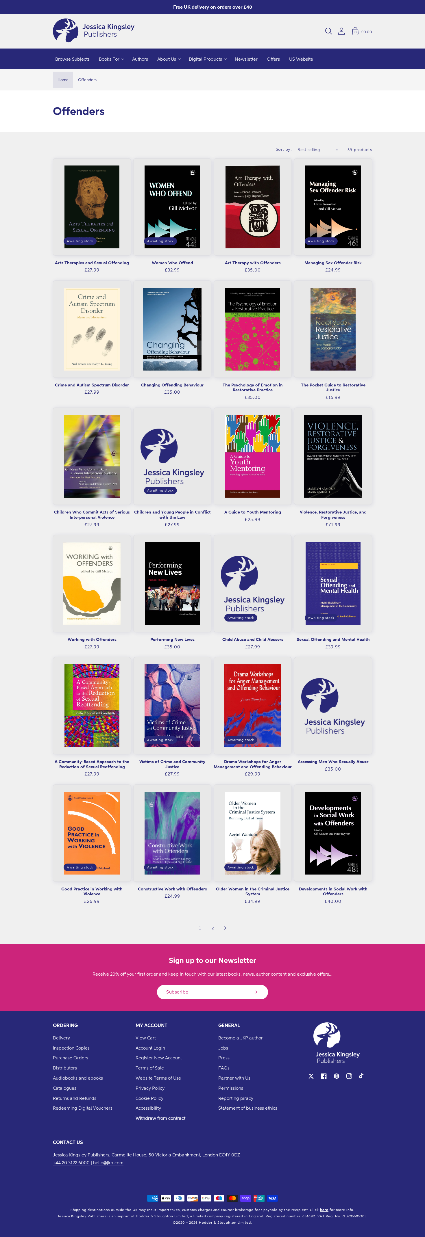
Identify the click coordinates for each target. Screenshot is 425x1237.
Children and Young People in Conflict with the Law (172, 514)
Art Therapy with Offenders (253, 262)
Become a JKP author (240, 1037)
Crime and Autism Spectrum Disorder (92, 384)
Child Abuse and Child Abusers (252, 639)
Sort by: (284, 149)
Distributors (65, 1067)
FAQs (224, 1067)
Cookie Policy (149, 1098)
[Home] (93, 31)
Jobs (223, 1047)
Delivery (61, 1037)
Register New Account (159, 1057)
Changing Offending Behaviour (172, 384)
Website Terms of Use (158, 1077)
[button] (328, 31)
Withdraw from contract (160, 1118)
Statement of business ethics (247, 1107)
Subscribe (177, 991)
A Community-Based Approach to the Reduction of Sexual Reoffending (92, 764)
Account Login (150, 1047)
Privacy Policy (150, 1088)
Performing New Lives (172, 639)
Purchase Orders (70, 1057)
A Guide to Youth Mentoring (252, 511)
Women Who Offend (172, 262)
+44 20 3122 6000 (71, 1162)
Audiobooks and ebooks (78, 1077)
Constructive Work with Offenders (172, 888)
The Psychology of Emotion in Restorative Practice (253, 387)
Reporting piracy (235, 1098)
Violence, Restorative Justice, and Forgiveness (333, 514)
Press (224, 1057)
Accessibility (148, 1107)
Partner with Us (234, 1077)
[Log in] (341, 31)
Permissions (230, 1088)
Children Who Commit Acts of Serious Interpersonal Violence (92, 514)
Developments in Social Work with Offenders (333, 891)
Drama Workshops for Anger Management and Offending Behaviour (253, 764)
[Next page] (225, 928)
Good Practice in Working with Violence (92, 891)
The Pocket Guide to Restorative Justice (333, 387)
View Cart (146, 1037)
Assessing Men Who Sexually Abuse (333, 761)
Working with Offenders (92, 639)
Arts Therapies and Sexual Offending (92, 262)
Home (63, 79)
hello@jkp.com (108, 1162)
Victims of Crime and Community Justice (172, 764)
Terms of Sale (150, 1067)
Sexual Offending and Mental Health (333, 639)
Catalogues (64, 1088)
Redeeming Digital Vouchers (82, 1107)
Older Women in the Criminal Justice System (252, 891)
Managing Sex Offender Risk (333, 262)
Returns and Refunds (74, 1098)
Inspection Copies (71, 1047)
